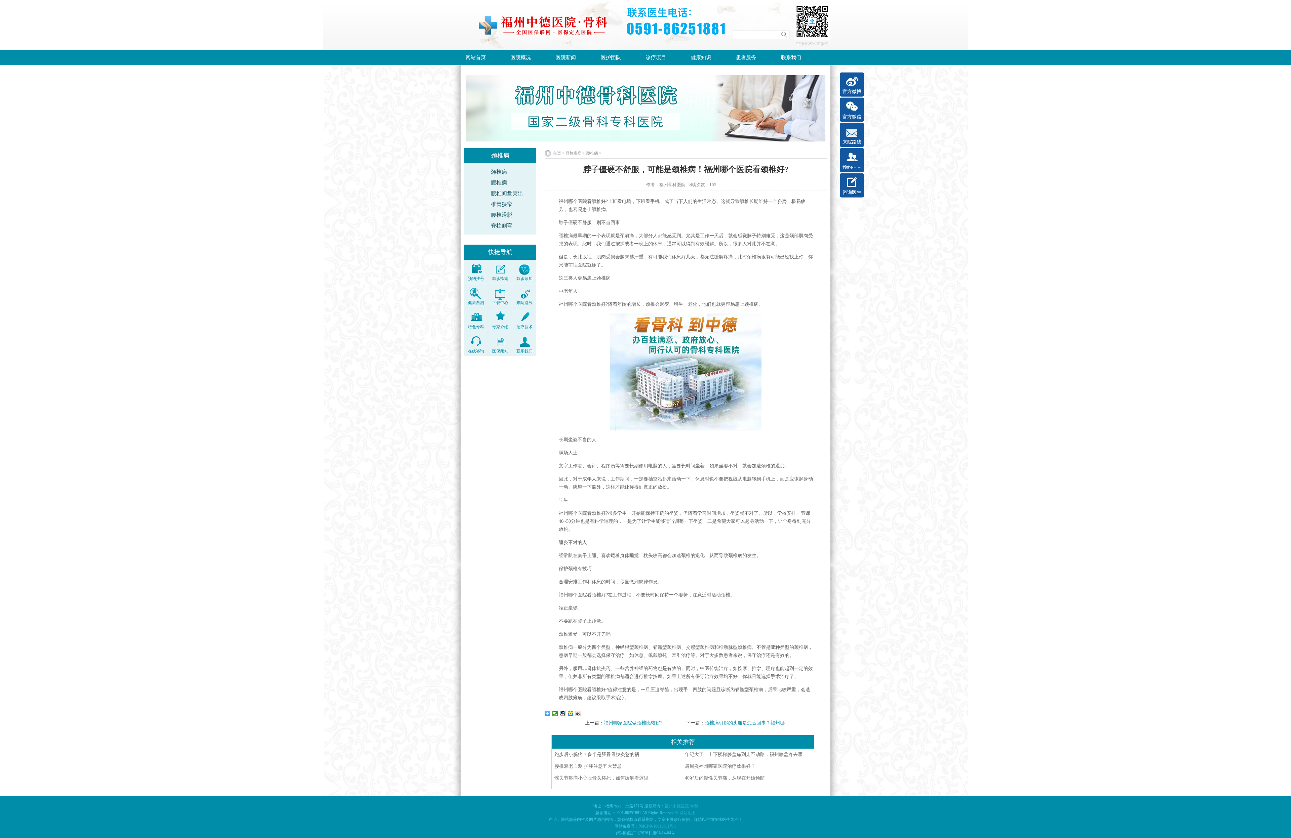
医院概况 (521, 57)
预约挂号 (852, 167)
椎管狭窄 (501, 204)
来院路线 (852, 141)
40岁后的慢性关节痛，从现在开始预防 (725, 778)
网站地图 (687, 812)
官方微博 (852, 91)
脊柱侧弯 (501, 225)
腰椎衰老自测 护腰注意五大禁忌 (588, 766)
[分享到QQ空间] (571, 713)
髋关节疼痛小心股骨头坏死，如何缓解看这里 (601, 778)
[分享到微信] (555, 713)
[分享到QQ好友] (563, 713)
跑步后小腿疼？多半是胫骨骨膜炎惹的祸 (596, 754)
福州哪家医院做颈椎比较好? (633, 722)
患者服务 (746, 57)
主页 (557, 153)
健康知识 (701, 57)
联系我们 (791, 57)
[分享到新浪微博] (578, 713)
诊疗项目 (656, 57)
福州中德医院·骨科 (681, 806)
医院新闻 (566, 57)
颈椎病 (499, 172)
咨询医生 (852, 192)
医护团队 (611, 57)
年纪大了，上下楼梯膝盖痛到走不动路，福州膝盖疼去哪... (746, 754)
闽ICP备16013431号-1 (658, 826)
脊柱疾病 (573, 153)
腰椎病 (499, 182)
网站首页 (476, 57)
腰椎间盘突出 (507, 193)
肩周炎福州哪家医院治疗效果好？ (720, 766)
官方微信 (852, 116)
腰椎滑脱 (501, 215)
